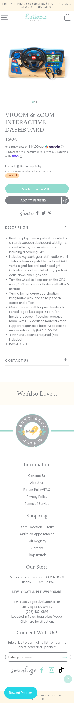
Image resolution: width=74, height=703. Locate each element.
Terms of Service (36, 504)
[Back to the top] (68, 679)
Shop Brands (37, 555)
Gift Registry (37, 541)
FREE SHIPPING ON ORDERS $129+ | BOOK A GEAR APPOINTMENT (37, 5)
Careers (37, 548)
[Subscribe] (65, 657)
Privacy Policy (37, 497)
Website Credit (37, 699)
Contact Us (37, 476)
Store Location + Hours (37, 527)
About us (37, 483)
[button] (67, 17)
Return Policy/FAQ (36, 490)
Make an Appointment (37, 534)
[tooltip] (65, 200)
